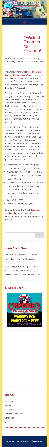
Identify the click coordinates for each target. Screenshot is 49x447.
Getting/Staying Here (14, 413)
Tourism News (37, 61)
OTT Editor (12, 58)
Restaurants (10, 405)
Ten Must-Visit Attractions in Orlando (21, 254)
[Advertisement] (24, 359)
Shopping (9, 409)
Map (7, 422)
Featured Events (22, 61)
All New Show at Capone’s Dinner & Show (23, 274)
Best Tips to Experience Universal (19, 270)
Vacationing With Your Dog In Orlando (21, 266)
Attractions (9, 401)
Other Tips (9, 418)
